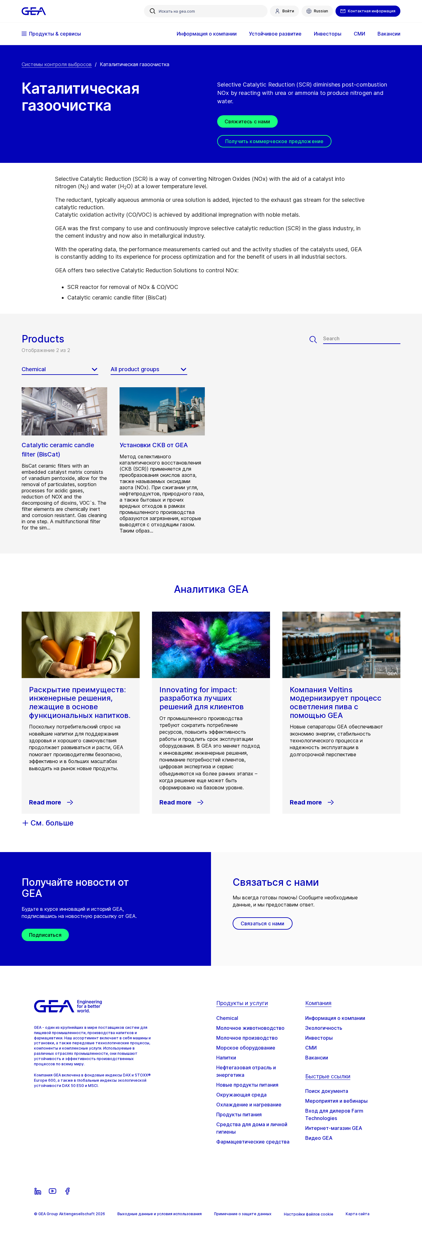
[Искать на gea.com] (152, 11)
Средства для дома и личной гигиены (251, 1128)
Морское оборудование (245, 1048)
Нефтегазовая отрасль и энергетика (246, 1071)
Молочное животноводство (250, 1028)
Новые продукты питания (247, 1085)
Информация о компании (335, 1018)
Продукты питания (239, 1114)
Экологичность (323, 1028)
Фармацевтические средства (252, 1142)
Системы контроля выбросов (57, 64)
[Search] (316, 339)
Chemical (227, 1018)
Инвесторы (319, 1038)
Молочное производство (247, 1038)
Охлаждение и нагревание (248, 1104)
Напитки (226, 1057)
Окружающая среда (241, 1095)
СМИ (311, 1048)
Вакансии (316, 1057)
